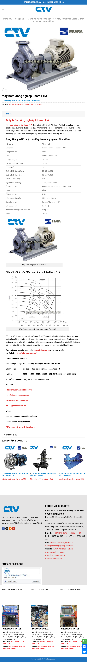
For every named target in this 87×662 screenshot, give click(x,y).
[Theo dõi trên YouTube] (13, 528)
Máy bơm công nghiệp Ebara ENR (71, 479)
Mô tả (9, 114)
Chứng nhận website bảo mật (71, 589)
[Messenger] (84, 651)
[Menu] (3, 9)
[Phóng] (4, 90)
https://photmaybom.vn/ (26, 353)
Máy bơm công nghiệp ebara (20, 427)
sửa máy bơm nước (42, 350)
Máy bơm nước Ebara (67, 19)
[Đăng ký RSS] (10, 528)
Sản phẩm (19, 19)
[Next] (85, 466)
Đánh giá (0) (11, 435)
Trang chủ (7, 19)
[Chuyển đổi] (4, 113)
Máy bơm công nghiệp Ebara (18, 104)
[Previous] (2, 466)
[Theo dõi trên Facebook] (3, 528)
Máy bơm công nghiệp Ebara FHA (27, 120)
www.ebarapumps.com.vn (55, 555)
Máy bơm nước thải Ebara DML (41, 479)
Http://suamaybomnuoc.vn (17, 400)
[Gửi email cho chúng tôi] (6, 528)
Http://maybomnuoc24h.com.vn (19, 390)
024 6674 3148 (75, 533)
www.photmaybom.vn (53, 558)
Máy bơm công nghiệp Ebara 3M (14, 479)
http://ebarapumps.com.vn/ (17, 395)
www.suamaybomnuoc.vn (55, 552)
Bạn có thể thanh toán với (12, 589)
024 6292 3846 (61, 533)
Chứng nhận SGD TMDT (40, 589)
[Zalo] (84, 646)
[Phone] (84, 641)
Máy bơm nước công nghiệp (41, 19)
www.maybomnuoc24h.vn (62, 549)
